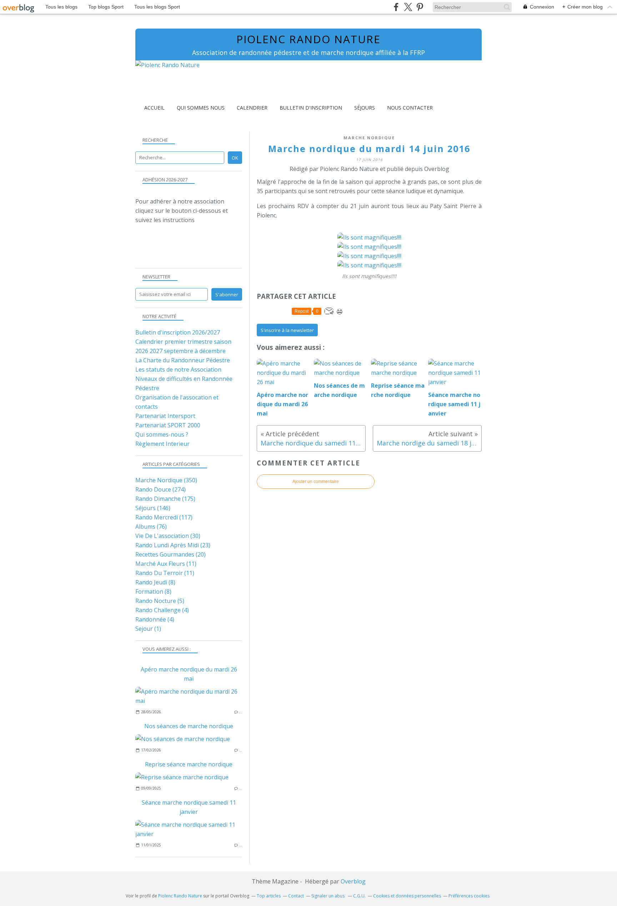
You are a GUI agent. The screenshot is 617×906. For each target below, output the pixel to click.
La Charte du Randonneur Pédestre (182, 360)
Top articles (269, 896)
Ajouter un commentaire (315, 481)
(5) (159, 601)
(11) (165, 564)
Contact (296, 896)
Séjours (364, 107)
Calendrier (252, 107)
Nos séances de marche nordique (188, 726)
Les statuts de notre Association (178, 369)
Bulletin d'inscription (311, 107)
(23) (172, 545)
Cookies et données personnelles (407, 896)
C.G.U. (359, 896)
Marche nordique (369, 137)
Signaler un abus (328, 896)
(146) (152, 508)
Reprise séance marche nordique (188, 764)
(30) (167, 536)
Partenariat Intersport (165, 416)
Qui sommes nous (201, 107)
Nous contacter (410, 107)
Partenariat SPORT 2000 (167, 425)
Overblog (353, 881)
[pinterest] (419, 7)
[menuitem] (154, 108)
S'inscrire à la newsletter (287, 330)
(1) (148, 629)
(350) (166, 480)
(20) (170, 554)
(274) (160, 489)
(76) (151, 526)
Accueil (154, 107)
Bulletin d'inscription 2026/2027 (177, 332)
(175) (165, 499)
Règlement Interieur (162, 444)
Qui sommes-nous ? (161, 434)
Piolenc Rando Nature (308, 39)
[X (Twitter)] (407, 7)
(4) (162, 610)
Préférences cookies (469, 896)
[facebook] (396, 7)
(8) (155, 582)
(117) (163, 517)
